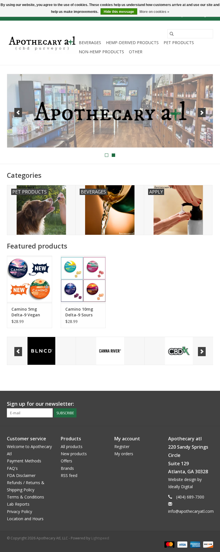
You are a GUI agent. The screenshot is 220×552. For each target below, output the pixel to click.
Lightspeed (100, 538)
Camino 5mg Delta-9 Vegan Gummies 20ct (25, 312)
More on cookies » (154, 12)
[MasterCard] (168, 544)
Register (121, 446)
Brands (67, 468)
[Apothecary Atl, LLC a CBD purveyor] (42, 43)
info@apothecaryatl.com (191, 511)
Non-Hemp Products (101, 51)
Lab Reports (18, 504)
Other (135, 51)
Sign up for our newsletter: (40, 404)
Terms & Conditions (25, 497)
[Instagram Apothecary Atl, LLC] (208, 404)
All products (71, 446)
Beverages (90, 42)
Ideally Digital (180, 486)
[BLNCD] (41, 351)
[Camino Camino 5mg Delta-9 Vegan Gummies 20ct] (29, 279)
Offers (66, 461)
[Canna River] (110, 351)
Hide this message (119, 12)
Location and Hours (25, 518)
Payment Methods (24, 461)
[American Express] (194, 544)
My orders (123, 453)
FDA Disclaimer (21, 475)
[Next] (202, 112)
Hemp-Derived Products (132, 42)
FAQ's (12, 468)
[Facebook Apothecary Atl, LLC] (198, 404)
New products (74, 453)
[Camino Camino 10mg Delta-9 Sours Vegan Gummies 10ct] (83, 279)
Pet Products (179, 42)
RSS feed (69, 475)
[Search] (171, 33)
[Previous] (18, 112)
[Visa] (181, 544)
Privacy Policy (19, 511)
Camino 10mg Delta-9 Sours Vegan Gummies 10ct (81, 312)
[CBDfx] (179, 351)
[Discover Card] (207, 544)
